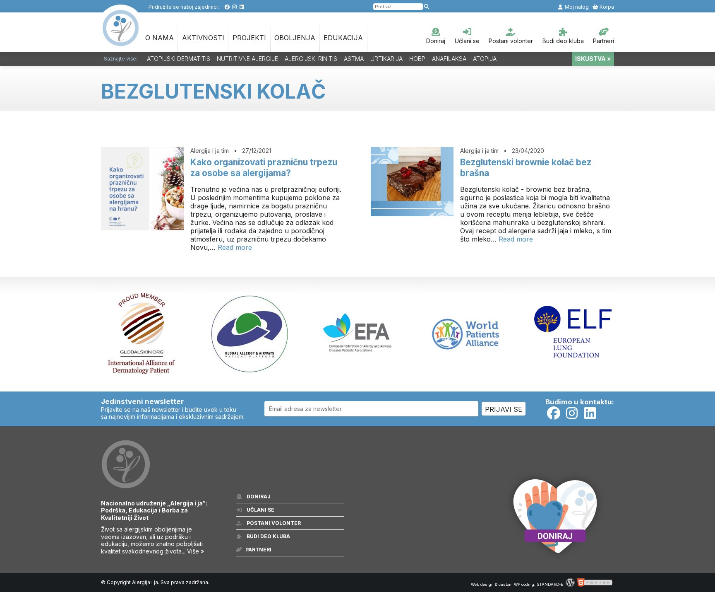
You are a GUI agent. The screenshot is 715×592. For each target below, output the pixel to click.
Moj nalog (576, 7)
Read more (235, 247)
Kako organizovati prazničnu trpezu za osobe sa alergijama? (263, 167)
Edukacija (343, 38)
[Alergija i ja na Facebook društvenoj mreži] (227, 7)
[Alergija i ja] (120, 42)
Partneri (603, 40)
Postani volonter (511, 40)
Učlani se (467, 40)
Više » (195, 551)
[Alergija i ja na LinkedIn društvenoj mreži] (242, 7)
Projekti (249, 38)
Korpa (606, 7)
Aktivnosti (203, 38)
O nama (159, 38)
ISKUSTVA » (593, 58)
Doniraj (435, 40)
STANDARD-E (550, 584)
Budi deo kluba (563, 40)
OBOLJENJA (294, 38)
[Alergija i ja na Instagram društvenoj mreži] (234, 7)
